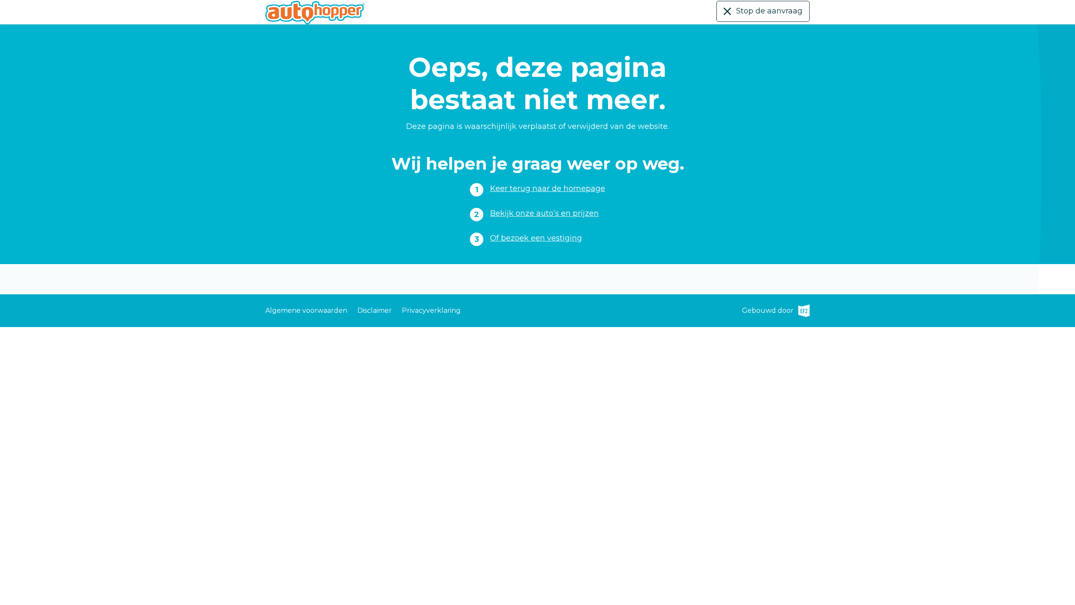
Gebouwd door (776, 311)
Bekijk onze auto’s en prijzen (544, 213)
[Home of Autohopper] (314, 12)
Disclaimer (374, 310)
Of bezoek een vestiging (536, 238)
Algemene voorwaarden (306, 310)
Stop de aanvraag (769, 11)
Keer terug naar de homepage (547, 188)
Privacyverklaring (431, 310)
